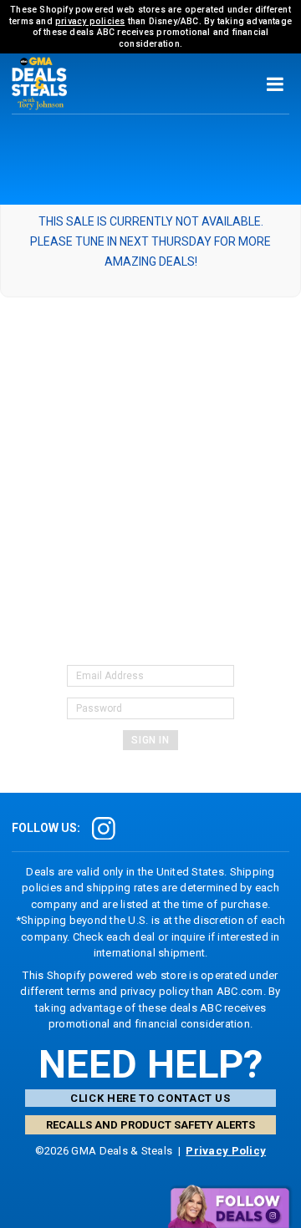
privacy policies (90, 21)
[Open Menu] (275, 83)
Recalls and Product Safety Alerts (150, 1125)
